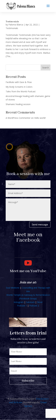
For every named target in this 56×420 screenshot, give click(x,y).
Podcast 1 (22, 305)
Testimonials (12, 21)
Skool (39, 302)
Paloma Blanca (16, 24)
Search (45, 67)
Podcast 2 (34, 305)
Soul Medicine (12, 287)
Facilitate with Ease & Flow (19, 82)
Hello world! (40, 117)
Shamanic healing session (18, 104)
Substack (30, 302)
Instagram (19, 302)
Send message (40, 224)
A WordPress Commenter (18, 117)
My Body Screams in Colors (19, 86)
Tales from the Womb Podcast (21, 91)
